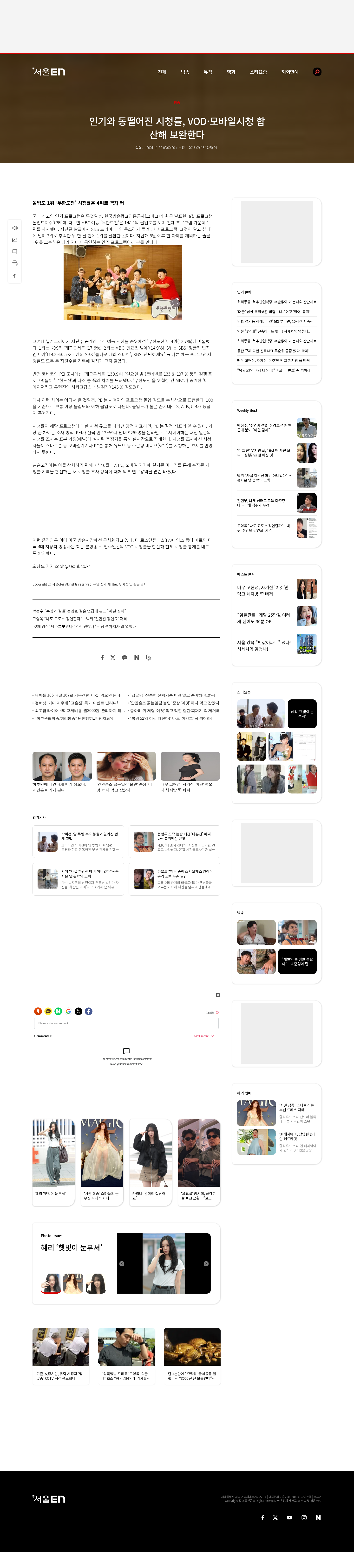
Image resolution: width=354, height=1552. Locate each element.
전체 (162, 71)
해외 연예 (244, 1093)
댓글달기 (15, 251)
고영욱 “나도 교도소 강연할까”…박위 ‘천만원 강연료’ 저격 (80, 618)
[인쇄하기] (15, 263)
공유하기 (15, 239)
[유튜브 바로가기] (289, 1518)
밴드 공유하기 (149, 658)
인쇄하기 (15, 263)
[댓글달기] (15, 251)
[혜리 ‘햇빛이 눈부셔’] (164, 1263)
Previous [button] (121, 1263)
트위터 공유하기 (112, 658)
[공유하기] (15, 239)
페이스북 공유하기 (102, 658)
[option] (164, 1263)
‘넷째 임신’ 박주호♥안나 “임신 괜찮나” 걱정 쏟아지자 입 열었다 (84, 626)
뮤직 (208, 71)
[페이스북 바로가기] (262, 1518)
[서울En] (49, 72)
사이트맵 (306, 1497)
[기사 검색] (313, 72)
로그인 (317, 1497)
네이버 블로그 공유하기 (137, 658)
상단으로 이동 (15, 275)
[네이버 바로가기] (318, 1518)
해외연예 (290, 71)
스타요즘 (258, 71)
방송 (185, 71)
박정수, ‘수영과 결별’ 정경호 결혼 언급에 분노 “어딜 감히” (79, 611)
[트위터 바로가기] (275, 1518)
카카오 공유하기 (124, 658)
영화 (231, 71)
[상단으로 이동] (15, 275)
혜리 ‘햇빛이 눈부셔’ (71, 1247)
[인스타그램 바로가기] (304, 1518)
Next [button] (205, 1263)
